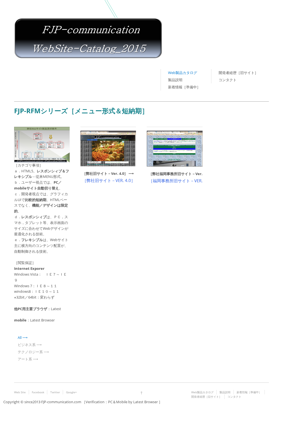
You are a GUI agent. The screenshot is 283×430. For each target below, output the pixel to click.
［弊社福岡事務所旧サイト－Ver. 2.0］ (180, 173)
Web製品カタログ (182, 72)
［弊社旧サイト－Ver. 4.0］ (105, 173)
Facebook (38, 392)
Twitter (55, 392)
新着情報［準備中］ (184, 87)
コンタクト (228, 79)
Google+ (71, 392)
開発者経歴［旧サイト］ (238, 72)
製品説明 (175, 79)
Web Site (20, 392)
